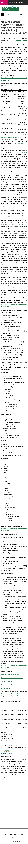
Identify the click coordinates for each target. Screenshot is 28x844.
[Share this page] (26, 14)
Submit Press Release (14, 838)
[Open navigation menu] (2, 14)
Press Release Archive (16, 834)
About (6, 834)
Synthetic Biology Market (8, 681)
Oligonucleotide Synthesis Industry (11, 696)
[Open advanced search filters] (21, 14)
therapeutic (22, 143)
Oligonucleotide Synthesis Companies (12, 694)
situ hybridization (8, 159)
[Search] (18, 14)
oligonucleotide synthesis (9, 137)
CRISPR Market (6, 688)
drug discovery (17, 224)
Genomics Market (6, 685)
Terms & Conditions (14, 841)
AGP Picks (4, 2)
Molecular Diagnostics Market (10, 674)
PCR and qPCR (22, 152)
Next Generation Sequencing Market (12, 678)
